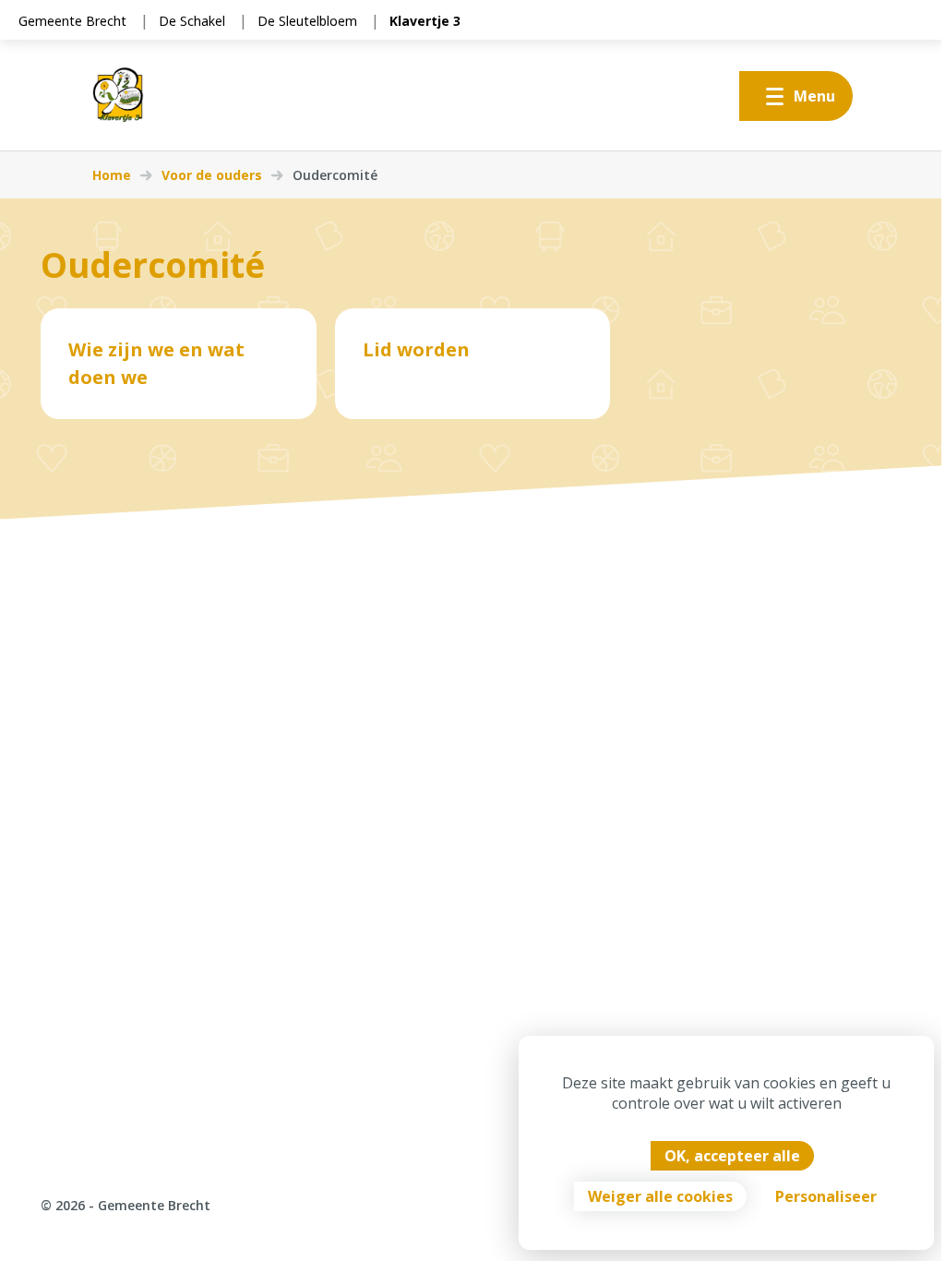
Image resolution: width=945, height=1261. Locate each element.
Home (111, 175)
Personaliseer (826, 1196)
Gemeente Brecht (72, 21)
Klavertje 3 (425, 21)
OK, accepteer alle (732, 1156)
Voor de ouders (211, 175)
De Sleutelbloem (307, 21)
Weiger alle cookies (660, 1196)
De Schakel (192, 21)
